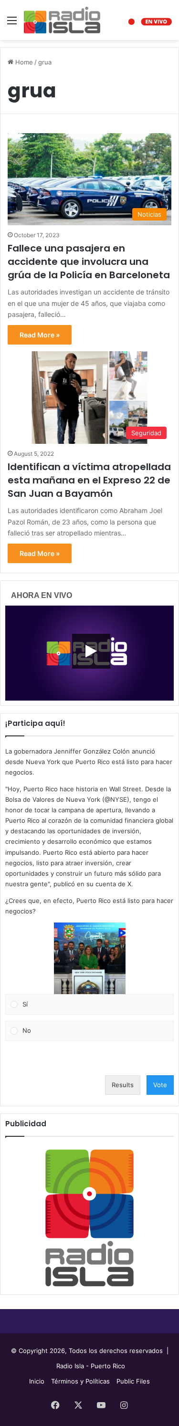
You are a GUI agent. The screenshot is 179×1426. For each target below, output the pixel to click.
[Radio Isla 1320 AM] (62, 20)
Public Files (133, 1381)
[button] (90, 958)
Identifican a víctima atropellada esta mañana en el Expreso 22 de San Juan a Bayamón (89, 480)
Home (23, 62)
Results (123, 1085)
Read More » (40, 335)
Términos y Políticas (80, 1381)
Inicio (36, 1381)
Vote (160, 1085)
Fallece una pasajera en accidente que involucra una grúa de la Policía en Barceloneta (89, 261)
